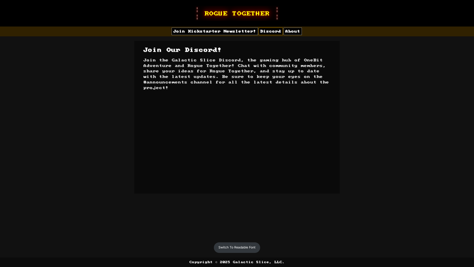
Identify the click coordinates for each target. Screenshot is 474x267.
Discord (270, 31)
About (292, 31)
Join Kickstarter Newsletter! (214, 31)
